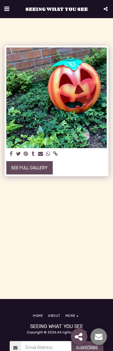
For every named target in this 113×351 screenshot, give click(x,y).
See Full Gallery (29, 168)
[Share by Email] (40, 154)
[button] (7, 9)
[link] (55, 154)
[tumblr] (33, 154)
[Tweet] (18, 154)
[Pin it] (26, 154)
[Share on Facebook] (11, 154)
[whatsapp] (48, 154)
